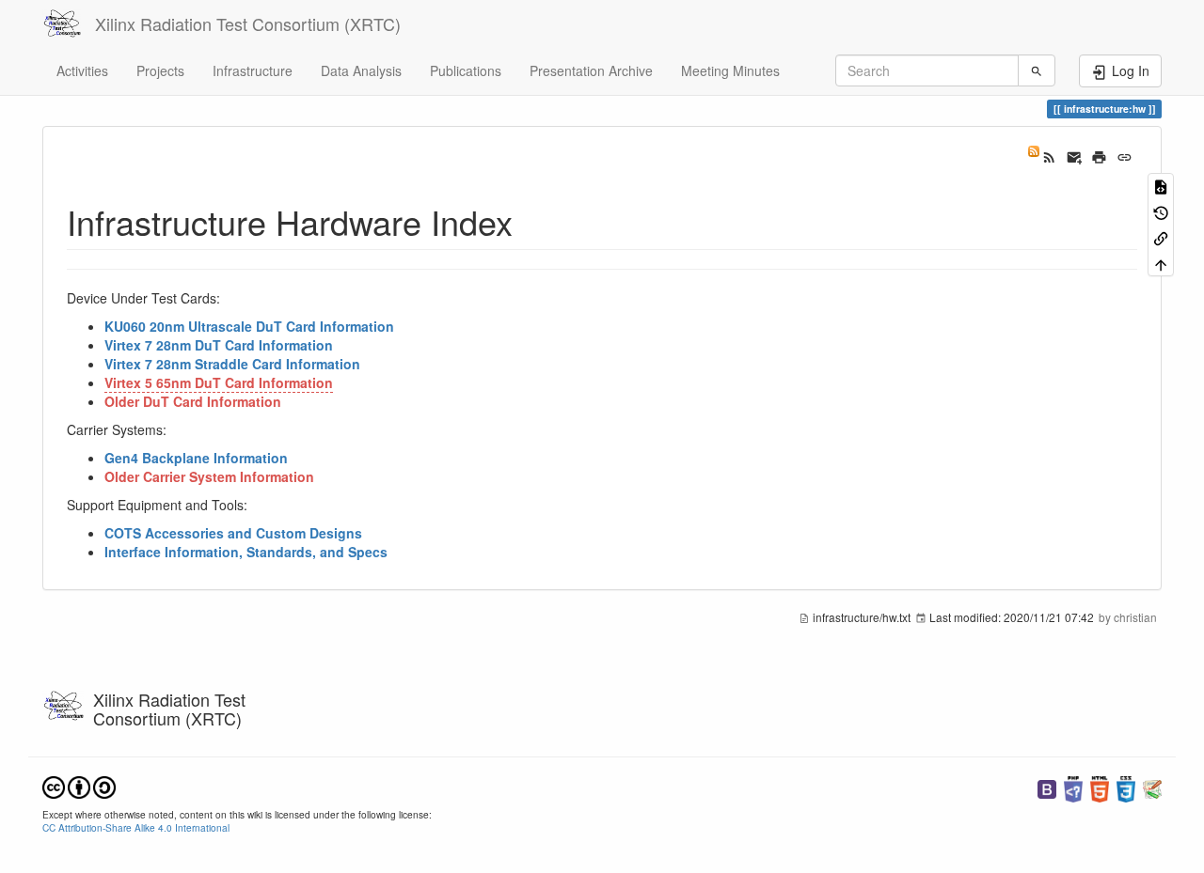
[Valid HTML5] (1099, 787)
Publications (465, 70)
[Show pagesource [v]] (1161, 185)
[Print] (1099, 155)
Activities (82, 70)
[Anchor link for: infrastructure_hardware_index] (530, 221)
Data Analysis (361, 70)
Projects (160, 70)
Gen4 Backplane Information (196, 457)
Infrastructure (253, 70)
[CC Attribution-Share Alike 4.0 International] (79, 785)
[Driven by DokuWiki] (1152, 787)
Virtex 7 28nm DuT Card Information (218, 344)
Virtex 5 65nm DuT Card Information (218, 382)
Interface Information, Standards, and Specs (246, 551)
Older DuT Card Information (192, 401)
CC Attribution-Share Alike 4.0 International (136, 827)
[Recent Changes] (1041, 155)
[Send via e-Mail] (1075, 155)
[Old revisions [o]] (1161, 211)
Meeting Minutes (730, 70)
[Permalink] (1125, 155)
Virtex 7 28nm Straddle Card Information (232, 363)
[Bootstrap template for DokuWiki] (1047, 787)
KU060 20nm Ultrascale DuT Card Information (249, 326)
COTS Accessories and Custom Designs (233, 532)
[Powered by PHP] (1073, 787)
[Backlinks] (1161, 237)
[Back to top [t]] (1161, 262)
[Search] (1036, 70)
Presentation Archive (591, 70)
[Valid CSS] (1126, 787)
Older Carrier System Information (209, 476)
